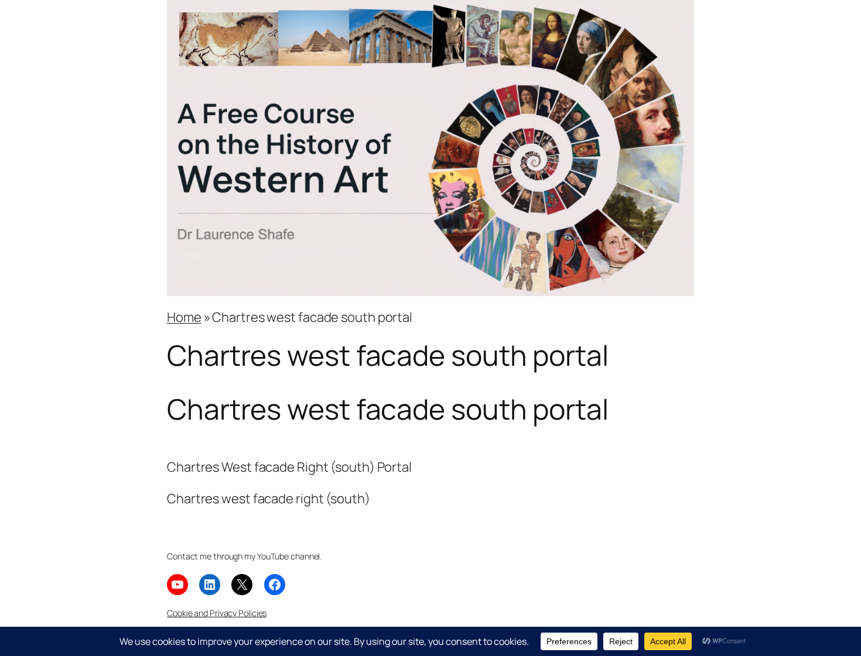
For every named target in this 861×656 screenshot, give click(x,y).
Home (184, 317)
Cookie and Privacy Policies (216, 613)
